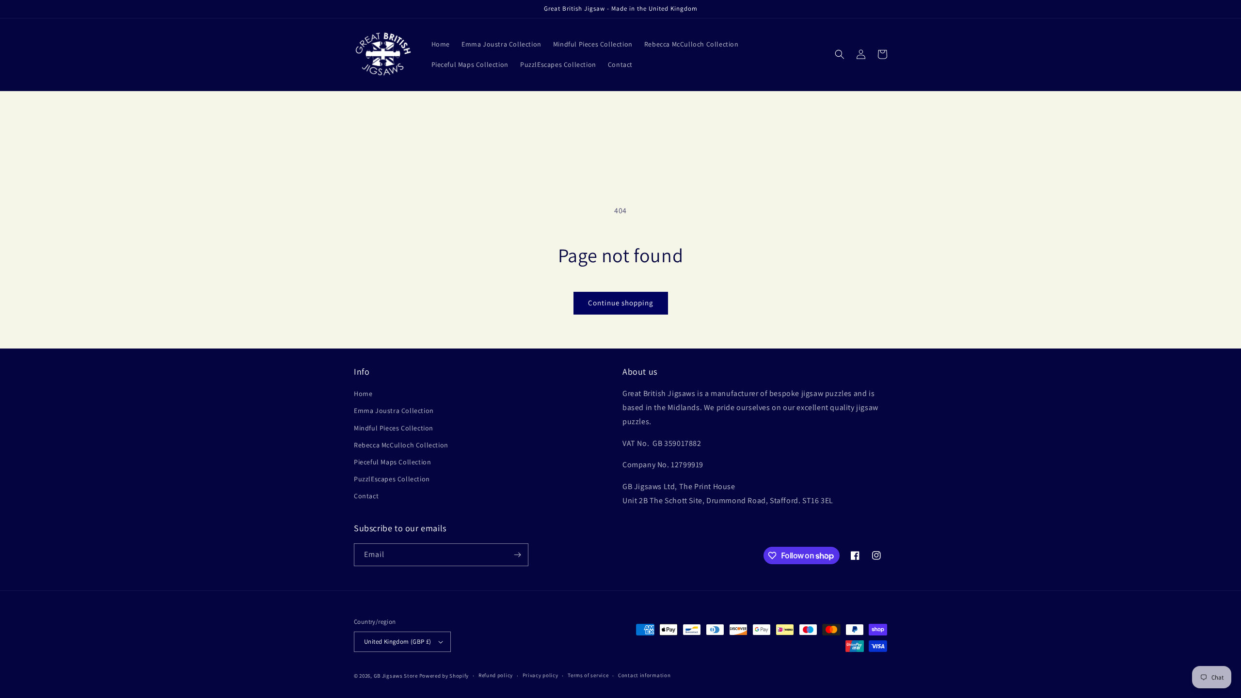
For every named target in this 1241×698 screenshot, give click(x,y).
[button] (839, 54)
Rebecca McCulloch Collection (401, 445)
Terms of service (588, 675)
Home (363, 393)
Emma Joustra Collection (394, 410)
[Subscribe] (517, 554)
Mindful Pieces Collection (393, 428)
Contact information (644, 675)
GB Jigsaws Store (396, 675)
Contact (366, 496)
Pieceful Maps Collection (392, 462)
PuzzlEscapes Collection (392, 479)
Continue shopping (620, 302)
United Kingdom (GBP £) (397, 641)
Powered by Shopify (444, 675)
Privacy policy (540, 675)
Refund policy (495, 675)
